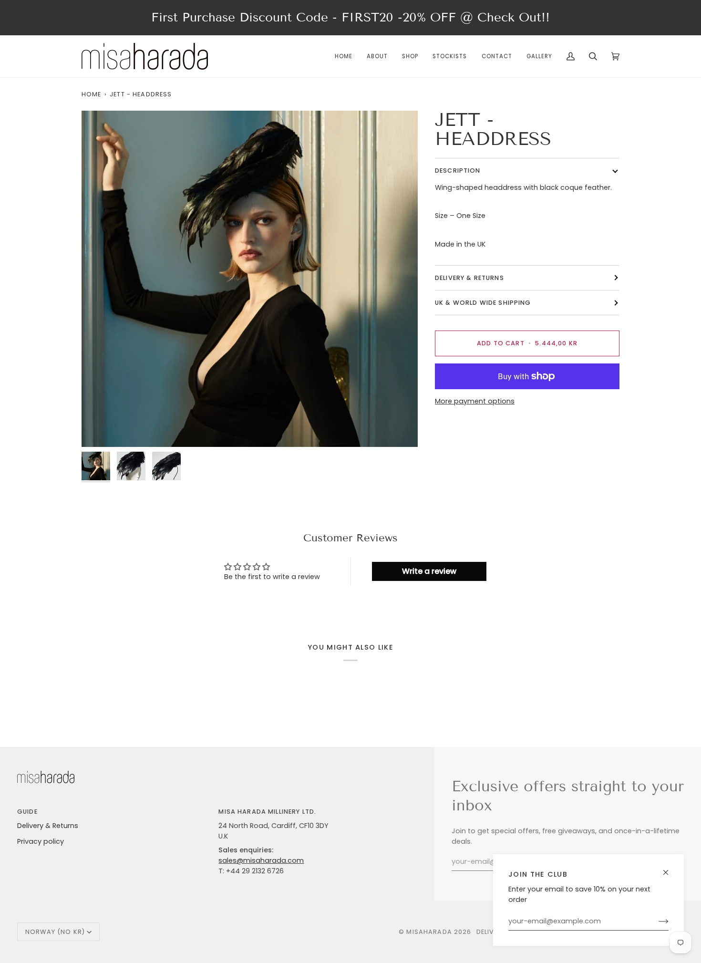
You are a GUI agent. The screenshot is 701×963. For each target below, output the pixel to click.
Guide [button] (27, 812)
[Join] (656, 921)
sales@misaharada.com (261, 860)
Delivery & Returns (47, 825)
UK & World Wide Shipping (483, 303)
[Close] (670, 868)
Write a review (429, 571)
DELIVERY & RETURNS (469, 278)
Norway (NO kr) (55, 932)
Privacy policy (40, 841)
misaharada (429, 932)
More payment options (475, 401)
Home (92, 94)
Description (458, 170)
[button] (410, 56)
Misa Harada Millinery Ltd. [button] (267, 812)
